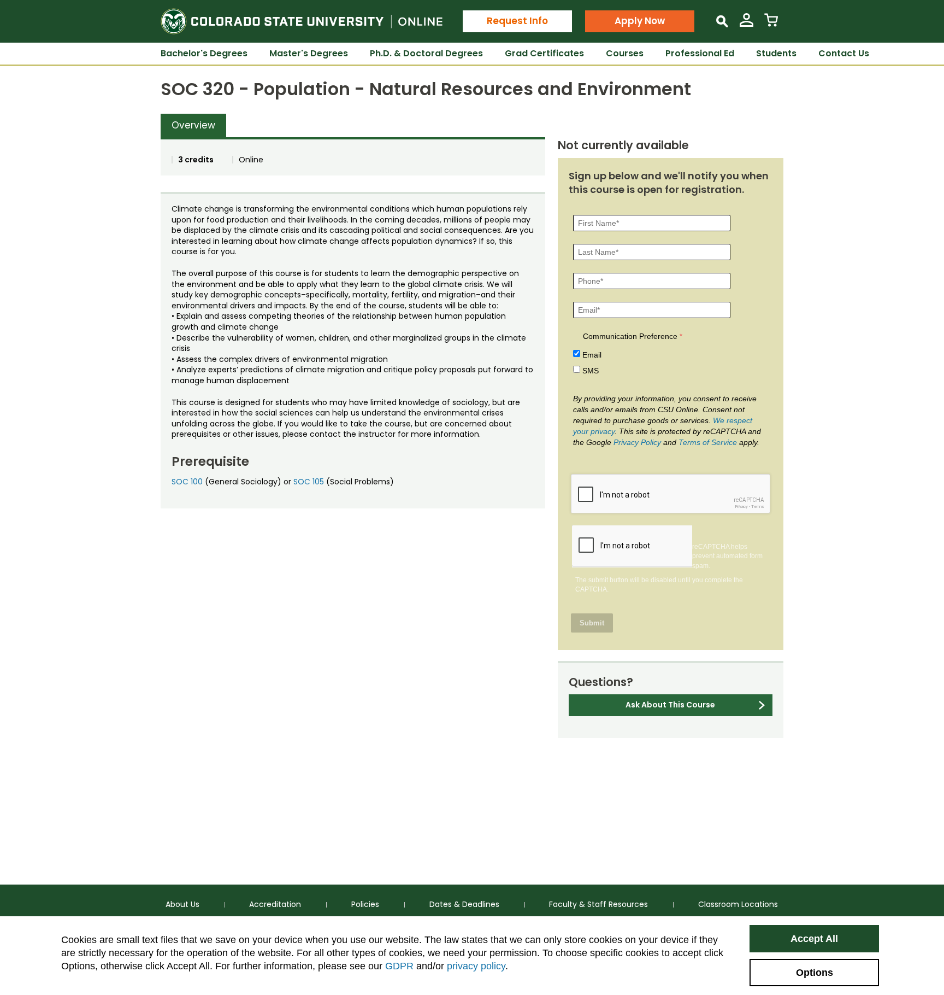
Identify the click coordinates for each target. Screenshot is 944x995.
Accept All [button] (814, 938)
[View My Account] (746, 24)
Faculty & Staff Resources (598, 904)
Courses (625, 53)
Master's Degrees (308, 53)
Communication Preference (630, 336)
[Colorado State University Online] (301, 21)
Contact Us (843, 53)
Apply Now (640, 20)
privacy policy (476, 966)
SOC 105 (308, 481)
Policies (365, 904)
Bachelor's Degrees (204, 53)
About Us (182, 904)
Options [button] (814, 972)
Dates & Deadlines (464, 904)
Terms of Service (707, 442)
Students (776, 53)
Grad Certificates (544, 53)
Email (591, 354)
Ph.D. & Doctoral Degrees (426, 53)
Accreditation (275, 904)
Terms (757, 506)
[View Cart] (771, 24)
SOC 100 (187, 481)
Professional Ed (699, 53)
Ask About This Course (670, 704)
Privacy (741, 506)
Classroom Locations (738, 904)
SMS (590, 370)
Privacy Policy (637, 442)
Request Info (517, 20)
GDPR (399, 966)
